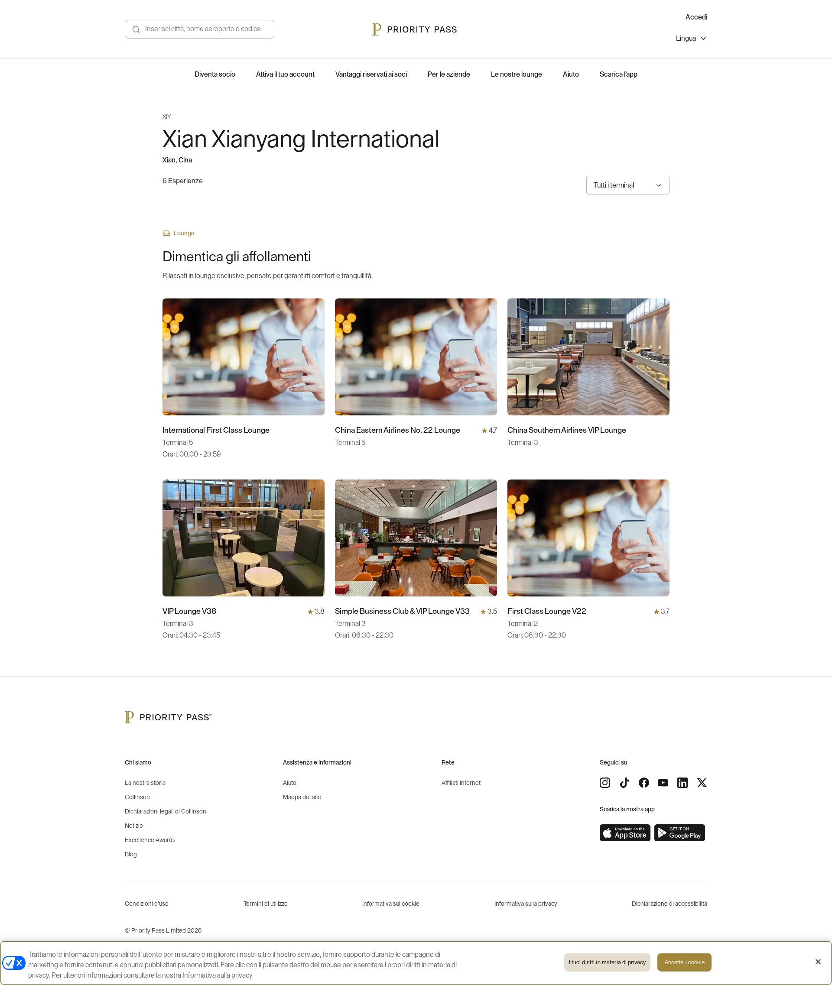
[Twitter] (702, 783)
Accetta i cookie (685, 962)
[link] (625, 833)
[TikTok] (624, 783)
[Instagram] (605, 783)
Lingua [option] (686, 38)
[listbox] (691, 40)
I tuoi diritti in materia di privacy (607, 962)
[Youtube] (663, 783)
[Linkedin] (682, 783)
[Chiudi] (818, 962)
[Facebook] (644, 783)
